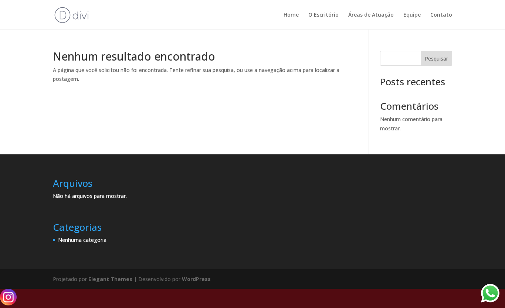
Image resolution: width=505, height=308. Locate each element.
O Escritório (323, 15)
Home (291, 15)
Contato (441, 15)
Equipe (412, 15)
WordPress (196, 279)
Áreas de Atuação (371, 15)
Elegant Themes (110, 279)
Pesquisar (436, 58)
